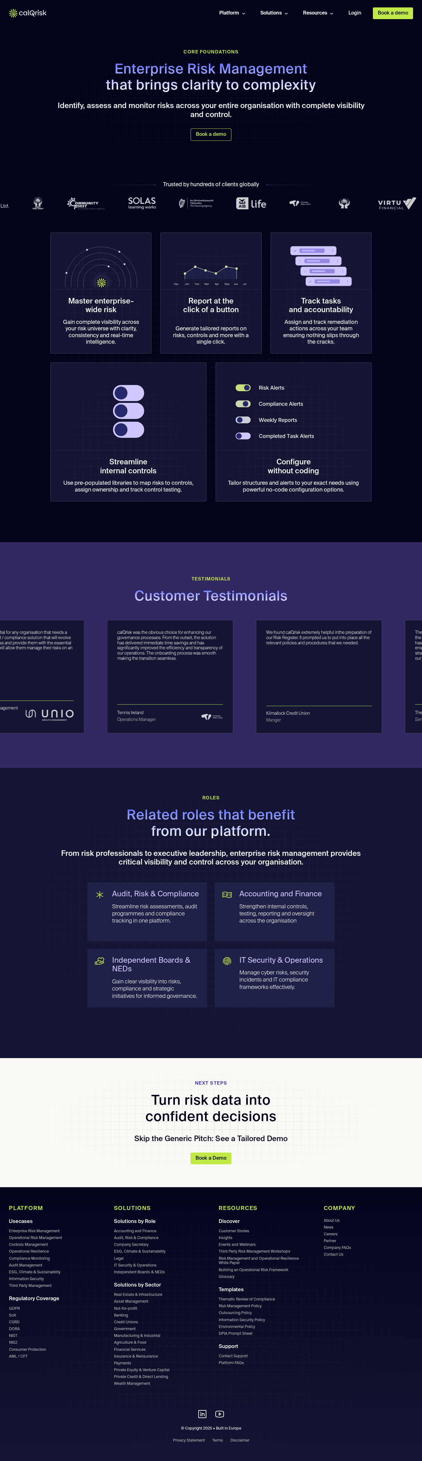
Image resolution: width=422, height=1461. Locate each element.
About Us (332, 1221)
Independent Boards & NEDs (139, 1272)
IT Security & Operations (135, 1265)
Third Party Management (30, 1286)
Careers (331, 1234)
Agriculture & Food (130, 1343)
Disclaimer (239, 1440)
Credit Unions (126, 1322)
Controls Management (28, 1245)
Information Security (26, 1279)
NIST (13, 1336)
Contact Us (334, 1255)
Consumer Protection (27, 1350)
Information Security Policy (242, 1320)
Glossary (226, 1277)
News (329, 1227)
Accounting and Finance (135, 1231)
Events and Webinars (237, 1245)
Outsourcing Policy (235, 1313)
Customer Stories (234, 1231)
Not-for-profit (125, 1309)
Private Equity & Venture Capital (142, 1370)
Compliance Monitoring (29, 1259)
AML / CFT (18, 1356)
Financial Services (130, 1350)
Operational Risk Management (35, 1238)
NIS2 (13, 1343)
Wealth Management (132, 1384)
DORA (14, 1329)
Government (125, 1329)
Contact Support (233, 1356)
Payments (122, 1363)
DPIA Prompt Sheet (235, 1334)
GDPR (14, 1309)
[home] (32, 13)
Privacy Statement (189, 1440)
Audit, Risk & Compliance (136, 1238)
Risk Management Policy (240, 1306)
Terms (217, 1440)
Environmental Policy (237, 1327)
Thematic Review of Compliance (247, 1299)
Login (354, 13)
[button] (233, 13)
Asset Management (131, 1302)
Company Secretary (131, 1245)
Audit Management (25, 1265)
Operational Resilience (29, 1252)
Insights (226, 1238)
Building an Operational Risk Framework (253, 1270)
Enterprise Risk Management (34, 1231)
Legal (119, 1259)
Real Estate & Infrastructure (138, 1295)
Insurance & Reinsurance (136, 1356)
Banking (121, 1315)
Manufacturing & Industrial (137, 1336)
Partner (330, 1241)
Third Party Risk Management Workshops (254, 1252)
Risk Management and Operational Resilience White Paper (259, 1261)
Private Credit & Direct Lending (141, 1377)
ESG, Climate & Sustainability (35, 1272)
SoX (12, 1315)
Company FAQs (337, 1248)
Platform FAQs (231, 1363)
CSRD (14, 1322)
